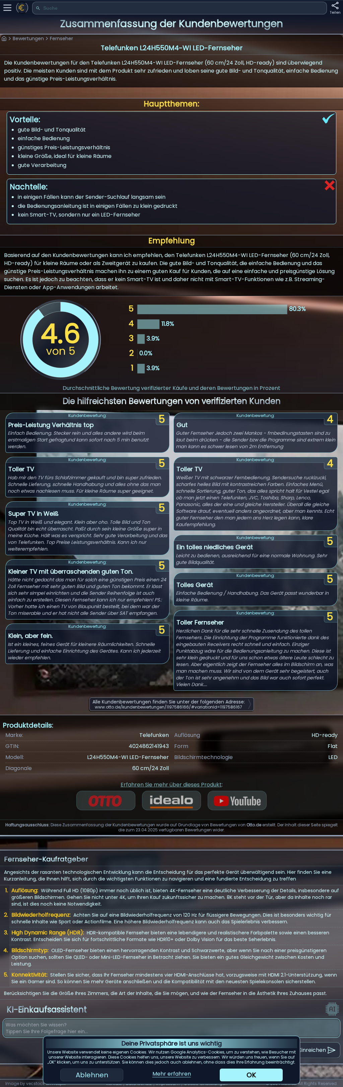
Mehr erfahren (171, 1074)
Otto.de (254, 825)
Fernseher (61, 38)
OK (251, 1075)
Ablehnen (92, 1075)
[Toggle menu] (7, 8)
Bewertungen (28, 38)
